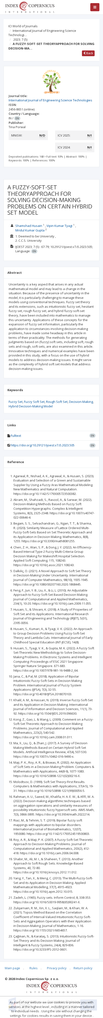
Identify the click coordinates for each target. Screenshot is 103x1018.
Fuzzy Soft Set (34, 402)
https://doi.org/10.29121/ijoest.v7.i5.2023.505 (42, 445)
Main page (12, 968)
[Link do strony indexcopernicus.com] (52, 987)
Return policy (83, 968)
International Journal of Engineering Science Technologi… (42, 32)
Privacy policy (57, 968)
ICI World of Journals (23, 26)
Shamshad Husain (28, 226)
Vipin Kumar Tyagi (59, 226)
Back (89, 53)
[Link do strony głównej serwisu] (29, 7)
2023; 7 (20, 39)
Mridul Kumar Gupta (30, 230)
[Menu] (94, 7)
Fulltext (16, 435)
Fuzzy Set (16, 402)
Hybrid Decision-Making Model (31, 406)
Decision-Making (81, 402)
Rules (33, 968)
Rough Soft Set (57, 402)
